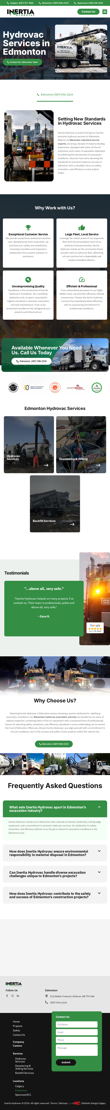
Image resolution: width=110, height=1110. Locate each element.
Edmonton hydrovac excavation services (55, 716)
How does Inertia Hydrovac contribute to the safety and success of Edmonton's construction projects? (50, 895)
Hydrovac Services (20, 1060)
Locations (18, 1081)
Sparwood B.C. (23, 1094)
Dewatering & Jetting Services (24, 1067)
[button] (104, 11)
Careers (17, 1045)
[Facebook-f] (7, 996)
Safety (16, 1030)
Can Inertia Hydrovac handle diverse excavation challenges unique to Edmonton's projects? (47, 874)
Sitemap (63, 1103)
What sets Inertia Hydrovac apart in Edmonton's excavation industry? (47, 809)
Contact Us (19, 1034)
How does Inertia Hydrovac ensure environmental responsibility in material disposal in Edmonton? (48, 853)
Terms (54, 1103)
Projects (17, 1026)
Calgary (19, 1086)
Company (18, 1041)
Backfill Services (24, 1073)
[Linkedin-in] (18, 996)
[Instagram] (12, 996)
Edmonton (21, 1090)
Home (16, 1021)
